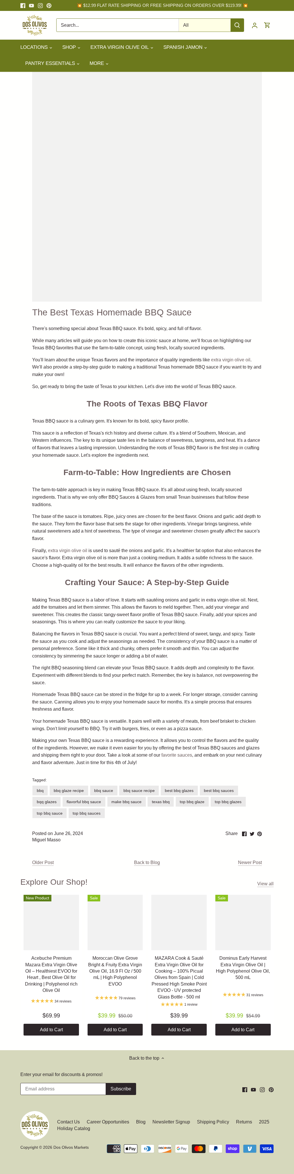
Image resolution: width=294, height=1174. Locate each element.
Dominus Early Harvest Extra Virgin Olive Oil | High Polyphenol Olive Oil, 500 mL (243, 968)
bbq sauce (103, 790)
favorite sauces (176, 755)
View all (265, 883)
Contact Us (69, 1121)
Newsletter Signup (171, 1121)
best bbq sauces (219, 790)
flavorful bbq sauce (84, 801)
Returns (244, 1121)
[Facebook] (22, 5)
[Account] (254, 25)
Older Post (43, 862)
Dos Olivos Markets (71, 1147)
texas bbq (161, 801)
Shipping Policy (213, 1121)
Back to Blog (147, 862)
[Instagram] (40, 5)
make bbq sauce (126, 801)
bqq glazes (47, 801)
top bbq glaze (192, 801)
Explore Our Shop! (54, 882)
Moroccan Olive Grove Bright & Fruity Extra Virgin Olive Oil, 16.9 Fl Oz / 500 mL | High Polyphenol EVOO (115, 971)
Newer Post (250, 862)
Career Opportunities (108, 1121)
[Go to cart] (267, 25)
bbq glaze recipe (69, 790)
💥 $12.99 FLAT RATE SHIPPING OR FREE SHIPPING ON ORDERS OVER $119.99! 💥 (162, 5)
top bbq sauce (50, 813)
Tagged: (39, 780)
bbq (40, 790)
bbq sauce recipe (139, 790)
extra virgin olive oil (230, 359)
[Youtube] (31, 5)
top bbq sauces (86, 813)
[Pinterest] (49, 5)
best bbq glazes (179, 790)
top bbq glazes (228, 801)
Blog (141, 1121)
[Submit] (237, 25)
